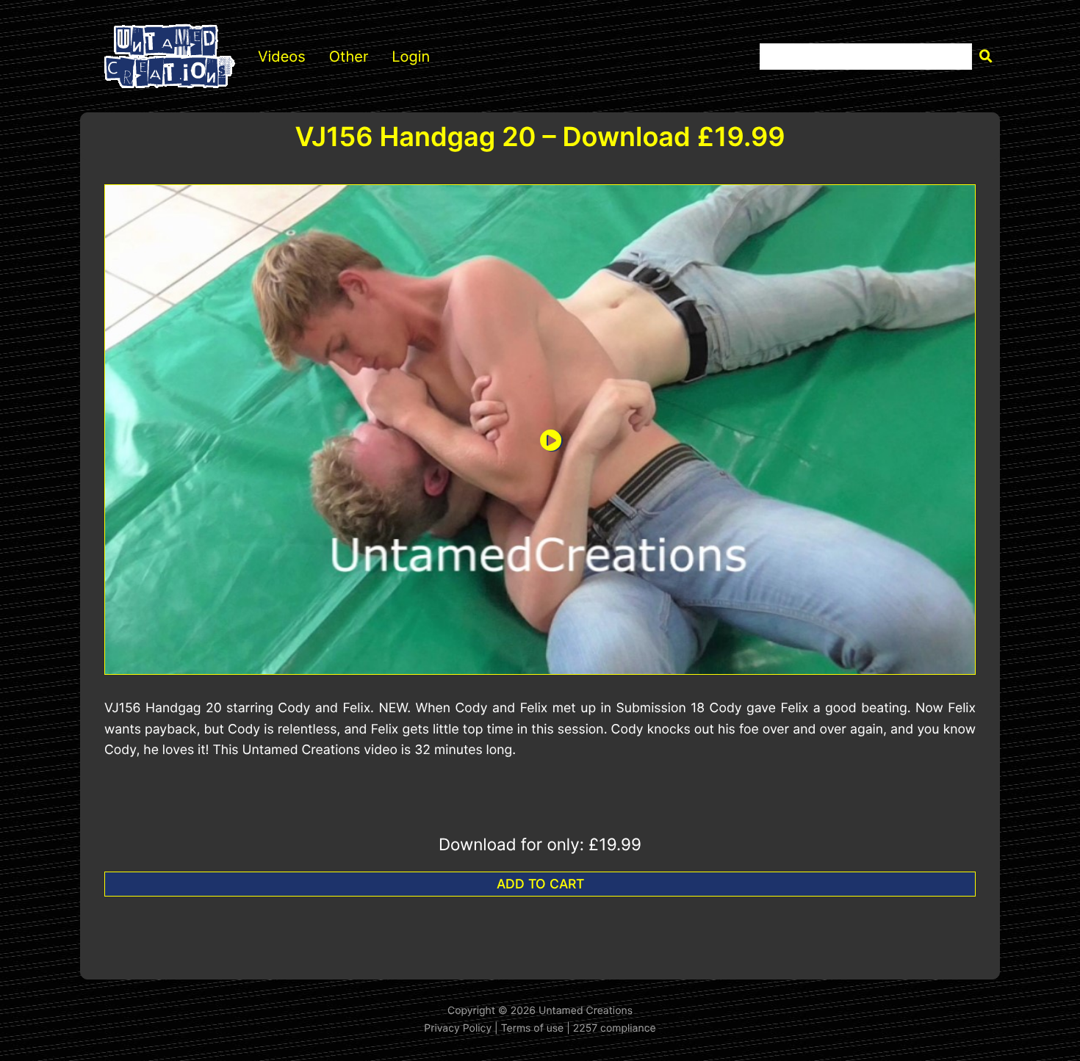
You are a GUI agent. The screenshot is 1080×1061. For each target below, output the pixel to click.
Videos (282, 56)
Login (411, 56)
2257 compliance (614, 1028)
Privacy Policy (458, 1028)
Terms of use (532, 1028)
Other (349, 56)
